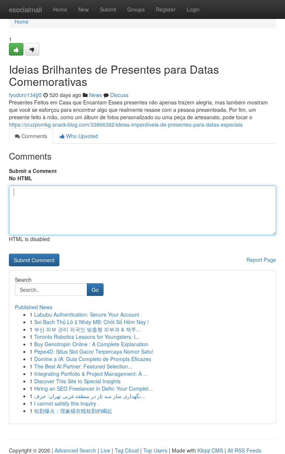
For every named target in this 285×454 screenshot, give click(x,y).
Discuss (119, 95)
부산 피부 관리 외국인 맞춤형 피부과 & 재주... (87, 329)
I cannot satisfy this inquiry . (66, 403)
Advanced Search (75, 450)
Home (60, 9)
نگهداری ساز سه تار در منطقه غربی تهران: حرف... (89, 396)
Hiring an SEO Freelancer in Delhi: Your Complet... (93, 388)
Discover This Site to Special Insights (77, 381)
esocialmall (25, 9)
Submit (108, 9)
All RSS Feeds (244, 450)
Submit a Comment (33, 170)
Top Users (155, 450)
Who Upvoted (81, 136)
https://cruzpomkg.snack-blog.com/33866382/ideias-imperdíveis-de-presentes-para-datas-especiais (126, 124)
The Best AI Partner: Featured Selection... (83, 366)
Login (193, 9)
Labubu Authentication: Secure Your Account (86, 314)
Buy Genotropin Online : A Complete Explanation (91, 344)
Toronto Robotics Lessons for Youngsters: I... (87, 336)
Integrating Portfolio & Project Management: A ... (91, 373)
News (95, 95)
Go (95, 289)
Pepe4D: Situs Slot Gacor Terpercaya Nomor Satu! (93, 351)
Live (105, 450)
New (83, 9)
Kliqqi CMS (210, 450)
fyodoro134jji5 (25, 95)
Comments (33, 136)
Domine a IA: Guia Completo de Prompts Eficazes (92, 359)
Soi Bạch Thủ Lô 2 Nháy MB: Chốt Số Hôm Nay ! (91, 322)
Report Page (261, 259)
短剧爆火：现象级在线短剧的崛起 (73, 410)
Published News (33, 307)
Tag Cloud (127, 450)
